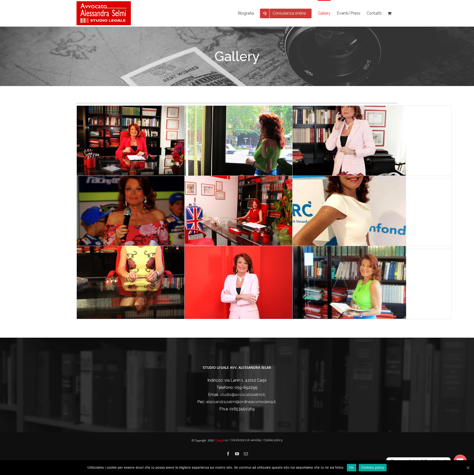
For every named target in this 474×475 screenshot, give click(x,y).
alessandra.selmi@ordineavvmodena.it (241, 401)
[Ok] (467, 467)
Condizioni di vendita (246, 440)
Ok (351, 467)
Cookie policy (273, 440)
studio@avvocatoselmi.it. (243, 394)
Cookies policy (372, 467)
